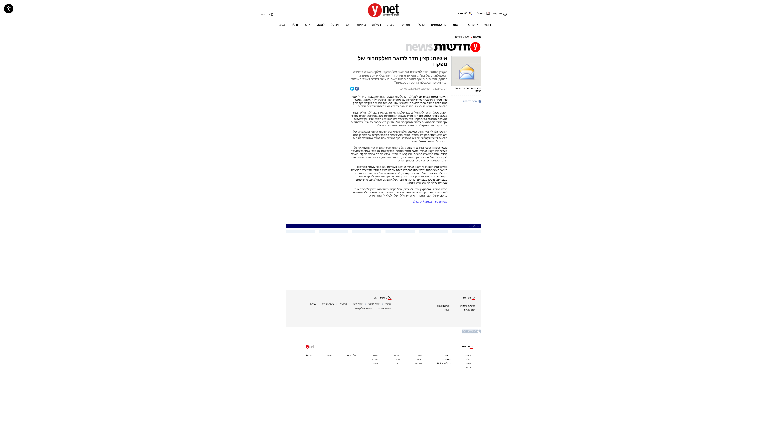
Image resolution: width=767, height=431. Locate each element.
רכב (398, 363)
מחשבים (446, 359)
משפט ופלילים (462, 37)
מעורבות (375, 359)
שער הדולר (374, 304)
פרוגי (329, 355)
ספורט (469, 363)
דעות (419, 359)
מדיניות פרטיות (467, 305)
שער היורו (358, 304)
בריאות (446, 355)
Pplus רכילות (443, 363)
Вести (309, 355)
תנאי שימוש (469, 309)
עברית (313, 304)
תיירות (397, 355)
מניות (388, 304)
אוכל (398, 359)
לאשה (376, 363)
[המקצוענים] (471, 332)
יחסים (376, 355)
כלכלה (469, 359)
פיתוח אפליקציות (363, 308)
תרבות (469, 367)
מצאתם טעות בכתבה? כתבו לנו (429, 201)
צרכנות (418, 363)
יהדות (419, 355)
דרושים (343, 304)
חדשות (477, 37)
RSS (446, 309)
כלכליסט (351, 355)
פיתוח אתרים (384, 308)
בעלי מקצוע (328, 304)
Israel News (443, 305)
